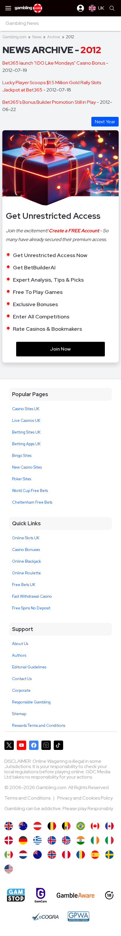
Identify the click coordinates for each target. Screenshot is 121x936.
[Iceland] (52, 840)
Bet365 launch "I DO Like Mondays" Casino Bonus (54, 63)
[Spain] (95, 854)
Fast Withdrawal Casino (32, 596)
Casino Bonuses (26, 549)
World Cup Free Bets (30, 490)
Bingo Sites (21, 455)
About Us (20, 643)
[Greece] (37, 840)
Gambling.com (14, 36)
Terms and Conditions (27, 798)
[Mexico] (8, 854)
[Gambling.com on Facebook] (33, 745)
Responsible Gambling (31, 702)
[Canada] (95, 826)
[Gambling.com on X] (9, 745)
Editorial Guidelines (29, 667)
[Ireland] (95, 840)
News (36, 36)
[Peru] (66, 854)
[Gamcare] (40, 895)
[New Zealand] (37, 854)
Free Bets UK (23, 584)
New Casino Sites (27, 467)
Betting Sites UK (26, 432)
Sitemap (19, 713)
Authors (19, 655)
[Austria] (37, 826)
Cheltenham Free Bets (32, 502)
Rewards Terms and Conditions (38, 725)
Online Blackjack (26, 561)
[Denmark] (8, 840)
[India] (80, 840)
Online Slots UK (25, 537)
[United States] (8, 869)
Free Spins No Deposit (31, 608)
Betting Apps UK (26, 443)
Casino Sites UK (25, 408)
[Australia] (23, 826)
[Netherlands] (23, 854)
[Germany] (23, 840)
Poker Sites (21, 478)
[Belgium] (52, 826)
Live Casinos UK (26, 420)
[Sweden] (109, 854)
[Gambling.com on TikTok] (58, 745)
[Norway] (52, 854)
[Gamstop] (15, 895)
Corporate (21, 690)
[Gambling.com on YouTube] (21, 745)
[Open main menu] (8, 8)
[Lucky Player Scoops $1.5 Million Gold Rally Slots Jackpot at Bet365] (8, 826)
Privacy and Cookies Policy (85, 798)
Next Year (105, 122)
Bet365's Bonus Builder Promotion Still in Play (49, 102)
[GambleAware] (75, 895)
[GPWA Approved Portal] (78, 916)
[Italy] (109, 840)
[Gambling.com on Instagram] (46, 745)
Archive (53, 36)
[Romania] (80, 854)
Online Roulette (26, 573)
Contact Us (22, 678)
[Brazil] (80, 826)
